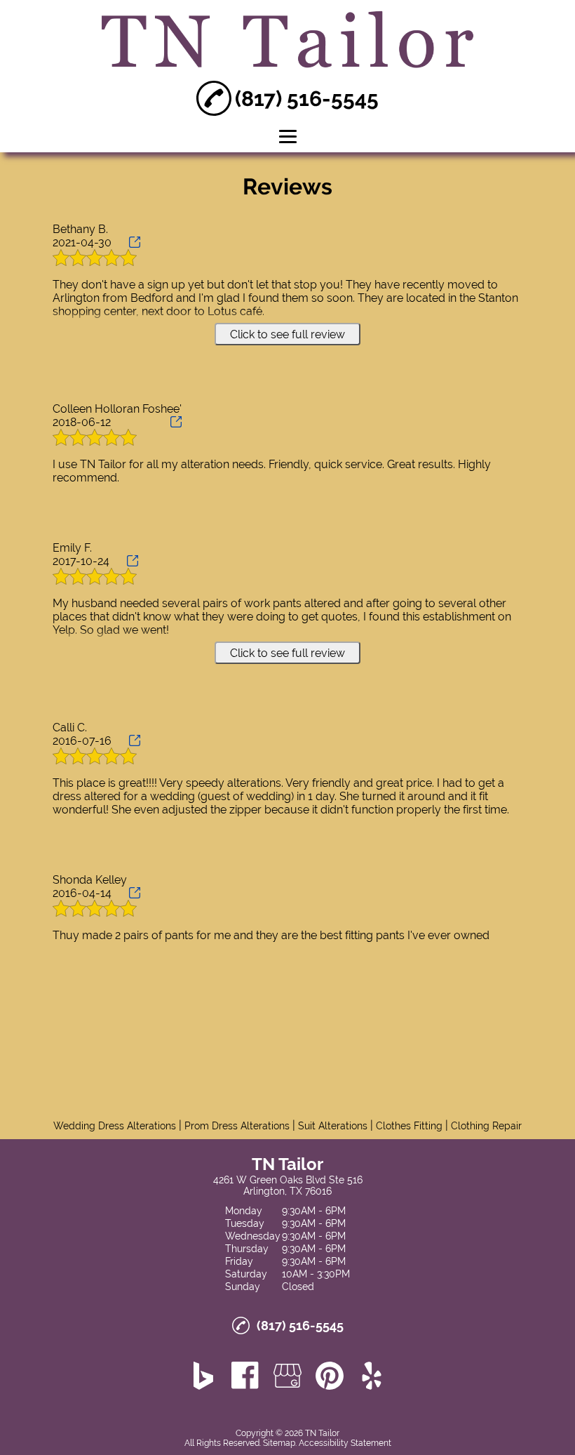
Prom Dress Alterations (237, 1125)
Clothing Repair (486, 1125)
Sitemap (279, 1443)
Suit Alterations (332, 1125)
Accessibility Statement (345, 1443)
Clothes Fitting (409, 1125)
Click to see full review (287, 334)
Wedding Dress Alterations (114, 1125)
